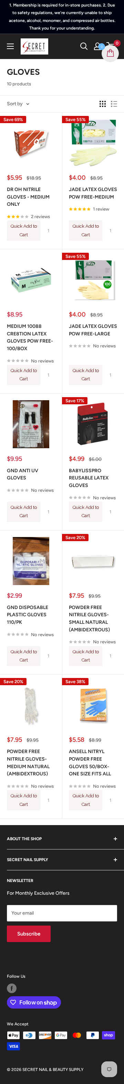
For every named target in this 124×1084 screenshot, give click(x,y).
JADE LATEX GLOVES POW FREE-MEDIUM (93, 193)
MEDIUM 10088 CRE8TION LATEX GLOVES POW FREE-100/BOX (30, 337)
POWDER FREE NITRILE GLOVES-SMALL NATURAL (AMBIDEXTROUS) (89, 619)
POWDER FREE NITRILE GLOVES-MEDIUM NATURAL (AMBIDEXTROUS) (28, 763)
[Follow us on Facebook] (12, 988)
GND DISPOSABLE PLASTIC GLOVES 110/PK (27, 615)
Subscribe (28, 934)
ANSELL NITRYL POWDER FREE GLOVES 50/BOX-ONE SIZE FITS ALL (90, 763)
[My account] (97, 46)
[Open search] (84, 46)
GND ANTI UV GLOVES (22, 474)
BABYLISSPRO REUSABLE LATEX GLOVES (88, 478)
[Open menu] (10, 46)
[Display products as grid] (103, 104)
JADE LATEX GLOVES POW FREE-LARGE (93, 330)
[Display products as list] (114, 104)
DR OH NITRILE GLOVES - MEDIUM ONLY (28, 197)
